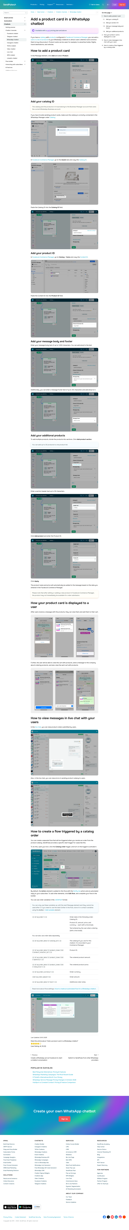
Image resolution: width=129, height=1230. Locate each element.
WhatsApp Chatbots (41, 1152)
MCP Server (101, 1162)
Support (50, 4)
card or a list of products (39, 40)
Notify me (76, 891)
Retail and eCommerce (10, 1178)
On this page (106, 13)
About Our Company (74, 1193)
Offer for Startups (102, 1184)
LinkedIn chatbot (12, 58)
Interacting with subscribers (14, 64)
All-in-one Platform (71, 1184)
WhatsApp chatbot (13, 39)
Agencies (100, 1173)
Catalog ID (83, 160)
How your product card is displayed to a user (111, 36)
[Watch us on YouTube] (112, 1216)
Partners (69, 4)
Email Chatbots (39, 1154)
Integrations (101, 1157)
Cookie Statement (20, 1217)
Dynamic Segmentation (73, 1186)
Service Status (101, 1149)
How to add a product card (112, 16)
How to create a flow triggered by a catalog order (113, 46)
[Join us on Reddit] (124, 1216)
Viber (67, 1162)
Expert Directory (102, 1165)
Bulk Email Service (9, 1144)
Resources (59, 4)
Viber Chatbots (39, 1178)
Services (70, 1141)
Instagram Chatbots (41, 1147)
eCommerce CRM (71, 1152)
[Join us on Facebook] (104, 1216)
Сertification (101, 1176)
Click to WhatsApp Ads (42, 1162)
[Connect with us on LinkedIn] (116, 1216)
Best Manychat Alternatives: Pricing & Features (49, 1072)
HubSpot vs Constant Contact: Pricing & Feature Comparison (54, 1082)
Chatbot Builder (39, 1144)
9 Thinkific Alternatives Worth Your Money (47, 1077)
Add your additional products (115, 31)
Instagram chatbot (12, 43)
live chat (38, 727)
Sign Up (122, 4)
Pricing (42, 4)
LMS (67, 1147)
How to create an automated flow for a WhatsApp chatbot (75, 989)
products (52, 37)
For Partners (103, 1170)
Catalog (52, 117)
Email (5, 1141)
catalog (43, 37)
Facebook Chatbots (41, 1181)
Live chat (10, 52)
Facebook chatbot (12, 33)
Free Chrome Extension (10, 1165)
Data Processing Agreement (52, 1217)
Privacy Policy (7, 1217)
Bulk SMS (69, 1160)
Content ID (84, 257)
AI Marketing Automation (73, 1189)
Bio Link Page (70, 1157)
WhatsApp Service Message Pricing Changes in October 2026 (54, 1080)
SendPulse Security (35, 1217)
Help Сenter (101, 1147)
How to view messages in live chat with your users (113, 41)
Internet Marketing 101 (104, 1152)
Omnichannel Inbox (72, 1181)
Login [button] (114, 4)
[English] (108, 4)
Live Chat (69, 1178)
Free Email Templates (9, 1160)
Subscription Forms (9, 1152)
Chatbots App (39, 1176)
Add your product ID (112, 23)
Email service (8, 18)
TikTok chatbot (11, 46)
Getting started (10, 27)
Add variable (49, 910)
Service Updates (71, 1202)
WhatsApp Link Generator (43, 1165)
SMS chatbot (11, 55)
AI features (9, 67)
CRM (67, 1149)
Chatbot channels (11, 30)
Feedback (69, 1199)
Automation (8, 21)
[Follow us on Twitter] (108, 1216)
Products (34, 4)
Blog (98, 1154)
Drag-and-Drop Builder (10, 1149)
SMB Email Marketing (9, 1168)
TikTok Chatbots (39, 1149)
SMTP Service (7, 1147)
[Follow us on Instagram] (120, 1216)
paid (48, 31)
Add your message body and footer (114, 27)
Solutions (8, 1175)
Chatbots (7, 24)
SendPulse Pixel (71, 1170)
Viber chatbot (11, 49)
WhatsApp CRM (39, 1170)
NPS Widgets (70, 1176)
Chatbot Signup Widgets (42, 1173)
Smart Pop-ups (70, 1168)
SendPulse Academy (103, 1144)
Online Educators (8, 1181)
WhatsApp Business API (42, 1157)
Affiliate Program (102, 1178)
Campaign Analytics (9, 1157)
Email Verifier (7, 1162)
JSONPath (58, 900)
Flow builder (9, 61)
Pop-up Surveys (71, 1173)
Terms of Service (69, 1217)
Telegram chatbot (12, 36)
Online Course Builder (72, 1144)
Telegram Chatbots (40, 1184)
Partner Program (102, 1181)
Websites (69, 1154)
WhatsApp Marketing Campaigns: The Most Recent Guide (53, 1075)
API (98, 1160)
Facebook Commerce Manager (76, 37)
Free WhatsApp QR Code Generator (46, 1168)
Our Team (69, 1197)
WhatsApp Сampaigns (41, 1160)
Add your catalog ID (112, 19)
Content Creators (8, 1184)
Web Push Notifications (73, 1165)
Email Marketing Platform (11, 1170)
